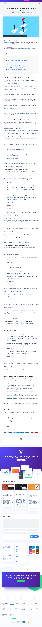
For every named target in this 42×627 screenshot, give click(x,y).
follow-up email (9, 47)
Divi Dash (10, 613)
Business (7, 35)
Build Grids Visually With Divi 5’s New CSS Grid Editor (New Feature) (7, 552)
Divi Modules (3, 604)
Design (17, 549)
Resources (17, 556)
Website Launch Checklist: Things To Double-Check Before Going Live (7, 493)
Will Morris (24, 12)
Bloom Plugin (10, 615)
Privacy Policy (36, 608)
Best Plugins (23, 609)
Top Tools (23, 610)
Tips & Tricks (18, 559)
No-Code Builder (4, 608)
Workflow (3, 609)
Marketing (17, 554)
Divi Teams (10, 609)
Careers (36, 604)
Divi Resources (18, 551)
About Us (36, 603)
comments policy (18, 517)
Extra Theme (10, 614)
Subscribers (24, 598)
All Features (3, 603)
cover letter (35, 81)
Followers (5, 598)
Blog (4, 35)
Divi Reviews (30, 609)
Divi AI (9, 608)
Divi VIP (10, 610)
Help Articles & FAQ (17, 604)
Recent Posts (23, 603)
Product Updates (24, 604)
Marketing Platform (4, 614)
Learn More (27, 0)
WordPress (17, 561)
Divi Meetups (30, 603)
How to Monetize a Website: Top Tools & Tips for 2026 (33, 493)
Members (11, 598)
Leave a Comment (29, 12)
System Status (17, 608)
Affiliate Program (31, 610)
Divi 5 (9, 604)
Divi (9, 603)
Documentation (17, 603)
